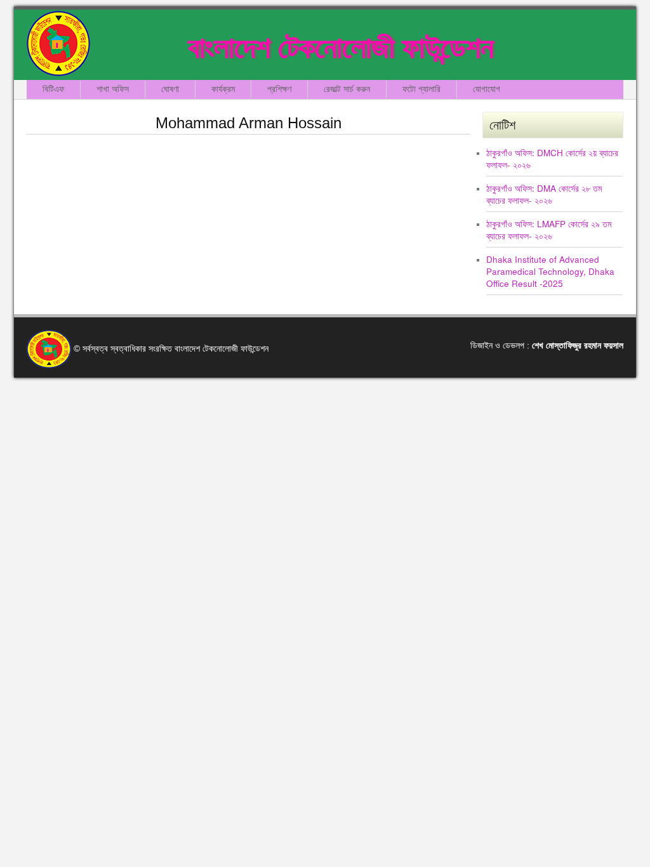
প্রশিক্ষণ (279, 89)
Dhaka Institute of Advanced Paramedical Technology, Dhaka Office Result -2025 (550, 271)
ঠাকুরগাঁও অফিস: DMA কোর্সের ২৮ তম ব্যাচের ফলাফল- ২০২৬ (544, 194)
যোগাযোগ (486, 89)
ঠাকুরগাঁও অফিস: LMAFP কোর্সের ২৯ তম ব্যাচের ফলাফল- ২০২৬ (548, 230)
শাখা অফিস (112, 89)
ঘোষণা (170, 89)
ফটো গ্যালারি (421, 89)
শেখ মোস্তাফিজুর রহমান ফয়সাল (577, 345)
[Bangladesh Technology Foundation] (58, 43)
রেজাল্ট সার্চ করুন (347, 89)
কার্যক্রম (223, 89)
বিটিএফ (53, 89)
